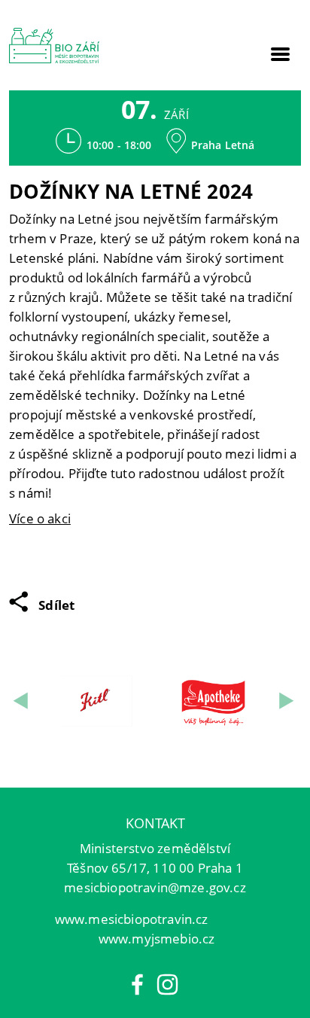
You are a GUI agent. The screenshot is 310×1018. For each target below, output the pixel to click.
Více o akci (40, 518)
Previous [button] (22, 700)
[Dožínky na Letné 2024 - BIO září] (54, 46)
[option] (97, 701)
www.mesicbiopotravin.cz (131, 919)
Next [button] (287, 700)
